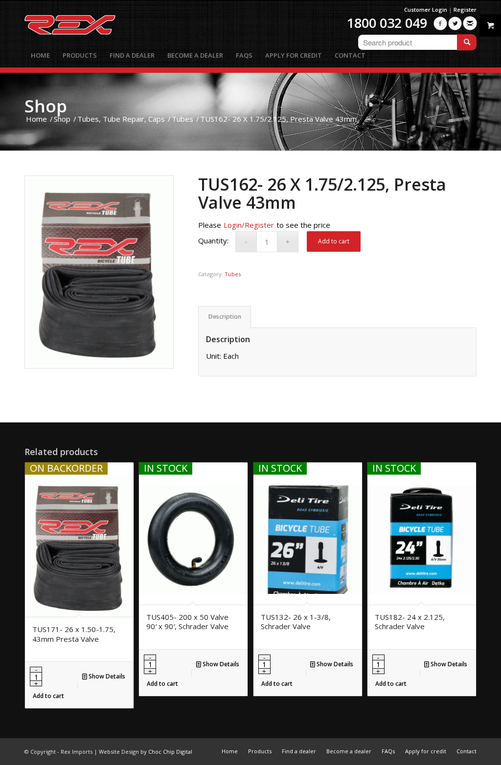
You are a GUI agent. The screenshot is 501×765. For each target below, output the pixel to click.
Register (465, 9)
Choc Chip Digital (170, 751)
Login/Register (249, 225)
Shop (45, 105)
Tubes (233, 274)
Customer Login (425, 9)
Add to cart (333, 241)
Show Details (106, 676)
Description (224, 316)
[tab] (224, 317)
